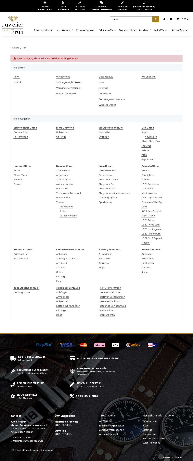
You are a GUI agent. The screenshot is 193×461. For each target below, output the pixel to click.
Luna (144, 206)
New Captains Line (152, 197)
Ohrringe (61, 136)
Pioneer (18, 179)
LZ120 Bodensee (150, 184)
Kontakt (18, 82)
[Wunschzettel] (171, 19)
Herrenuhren (21, 136)
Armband (61, 263)
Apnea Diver (63, 170)
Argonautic (62, 175)
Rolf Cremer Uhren (110, 287)
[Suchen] (155, 19)
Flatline (146, 242)
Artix (144, 154)
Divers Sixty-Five (151, 141)
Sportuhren (105, 202)
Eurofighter (148, 175)
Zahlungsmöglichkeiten (69, 82)
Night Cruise (148, 215)
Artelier (146, 150)
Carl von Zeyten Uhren (112, 297)
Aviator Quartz (64, 179)
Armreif (60, 267)
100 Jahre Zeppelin (152, 211)
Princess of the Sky (152, 202)
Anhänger (61, 254)
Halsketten (62, 132)
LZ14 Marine (148, 188)
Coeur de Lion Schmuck (113, 306)
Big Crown (147, 159)
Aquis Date (151, 136)
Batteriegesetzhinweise (112, 99)
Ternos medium (68, 215)
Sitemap (103, 88)
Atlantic (146, 170)
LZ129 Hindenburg (151, 233)
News (16, 76)
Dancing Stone (22, 292)
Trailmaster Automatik (68, 193)
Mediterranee (149, 193)
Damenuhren (21, 132)
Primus (17, 184)
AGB (101, 82)
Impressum (105, 93)
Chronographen (108, 197)
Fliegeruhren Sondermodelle (114, 193)
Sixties (63, 211)
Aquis (144, 132)
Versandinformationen (68, 88)
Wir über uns (63, 76)
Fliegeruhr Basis (107, 188)
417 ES (17, 170)
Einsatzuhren (106, 175)
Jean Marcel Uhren (110, 292)
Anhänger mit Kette (67, 258)
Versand (49, 450)
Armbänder (105, 254)
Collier (59, 272)
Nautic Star (62, 188)
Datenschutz (106, 76)
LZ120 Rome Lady (151, 224)
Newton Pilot (63, 197)
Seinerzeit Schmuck (111, 301)
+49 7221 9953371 (144, 7)
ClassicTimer (21, 175)
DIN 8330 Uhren (107, 170)
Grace (145, 179)
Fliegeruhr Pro (106, 184)
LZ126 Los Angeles (151, 229)
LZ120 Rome (148, 220)
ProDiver (146, 145)
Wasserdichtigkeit (66, 93)
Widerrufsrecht (107, 105)
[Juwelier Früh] (13, 24)
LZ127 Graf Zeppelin (152, 238)
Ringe (59, 281)
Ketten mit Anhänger (68, 306)
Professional (66, 206)
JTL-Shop (178, 457)
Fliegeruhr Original (109, 179)
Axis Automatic (64, 184)
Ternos (60, 202)
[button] (164, 19)
